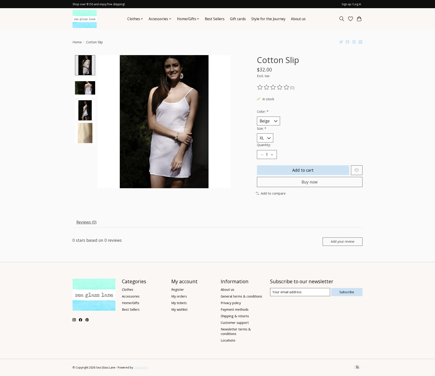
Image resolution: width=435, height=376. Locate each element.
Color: (262, 111)
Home (77, 42)
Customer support (235, 322)
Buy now (310, 182)
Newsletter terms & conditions (236, 331)
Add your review (342, 241)
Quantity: (264, 144)
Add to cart (303, 170)
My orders (179, 296)
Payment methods (235, 309)
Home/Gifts (130, 302)
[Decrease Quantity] (262, 154)
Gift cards (238, 19)
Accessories (131, 296)
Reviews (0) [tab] (86, 222)
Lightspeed (141, 367)
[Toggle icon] (341, 19)
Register (177, 289)
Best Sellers (215, 19)
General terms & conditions (241, 296)
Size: (261, 128)
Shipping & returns (235, 316)
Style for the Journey (268, 19)
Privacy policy (231, 302)
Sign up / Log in (351, 4)
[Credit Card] (357, 367)
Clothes (127, 289)
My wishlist (179, 309)
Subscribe (346, 292)
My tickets (179, 302)
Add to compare (273, 193)
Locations (228, 340)
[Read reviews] (273, 87)
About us (298, 19)
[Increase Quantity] (272, 154)
